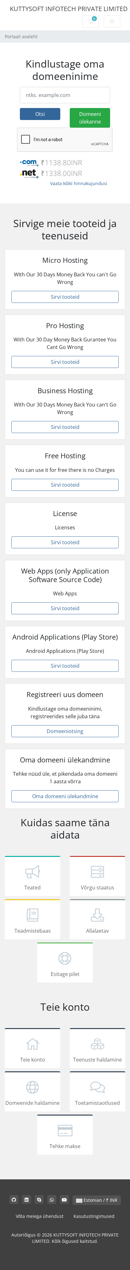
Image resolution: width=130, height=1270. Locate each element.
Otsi (40, 114)
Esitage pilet (65, 974)
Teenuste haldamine (97, 1059)
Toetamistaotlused (97, 1102)
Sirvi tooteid (65, 296)
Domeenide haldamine (32, 1102)
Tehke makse (65, 1146)
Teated (32, 887)
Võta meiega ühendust (39, 1216)
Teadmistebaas (33, 930)
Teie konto (32, 1059)
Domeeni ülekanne (90, 118)
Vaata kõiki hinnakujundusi (78, 183)
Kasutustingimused (94, 1216)
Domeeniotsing (65, 731)
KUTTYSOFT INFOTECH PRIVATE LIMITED (69, 8)
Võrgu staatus (97, 887)
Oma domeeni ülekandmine (65, 796)
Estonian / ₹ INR (99, 1200)
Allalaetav (97, 930)
